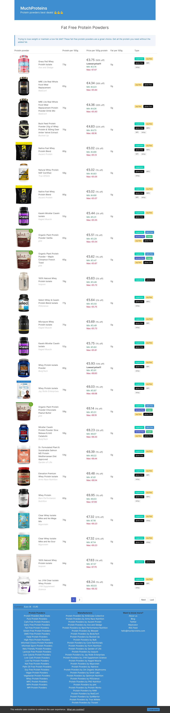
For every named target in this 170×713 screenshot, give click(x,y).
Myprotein (43, 524)
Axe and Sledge (45, 67)
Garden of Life (45, 462)
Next (143, 599)
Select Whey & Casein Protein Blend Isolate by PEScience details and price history (85, 303)
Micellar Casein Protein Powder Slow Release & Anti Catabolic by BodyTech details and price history (85, 433)
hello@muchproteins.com (133, 630)
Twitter (133, 622)
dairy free (149, 232)
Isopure (41, 284)
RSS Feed (133, 628)
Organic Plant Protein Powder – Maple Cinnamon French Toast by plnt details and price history (85, 259)
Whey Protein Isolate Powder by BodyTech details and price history (85, 368)
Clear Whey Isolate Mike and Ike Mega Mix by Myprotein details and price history (85, 520)
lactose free (140, 236)
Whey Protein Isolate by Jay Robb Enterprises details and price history (85, 390)
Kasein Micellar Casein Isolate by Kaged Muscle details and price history (85, 216)
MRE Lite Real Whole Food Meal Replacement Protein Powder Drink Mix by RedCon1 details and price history (85, 108)
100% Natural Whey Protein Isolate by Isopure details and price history (85, 281)
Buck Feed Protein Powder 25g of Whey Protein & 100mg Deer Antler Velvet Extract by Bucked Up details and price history (85, 129)
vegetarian (139, 59)
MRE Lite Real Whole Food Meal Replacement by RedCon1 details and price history (85, 86)
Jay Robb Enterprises (48, 391)
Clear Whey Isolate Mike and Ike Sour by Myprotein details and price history (85, 541)
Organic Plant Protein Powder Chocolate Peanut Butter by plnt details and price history (85, 411)
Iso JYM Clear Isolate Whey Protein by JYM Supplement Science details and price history (85, 585)
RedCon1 (42, 90)
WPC (148, 128)
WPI (147, 63)
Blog (133, 619)
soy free (149, 59)
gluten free (139, 63)
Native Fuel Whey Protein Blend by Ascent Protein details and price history (85, 151)
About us (133, 616)
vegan (149, 236)
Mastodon (133, 625)
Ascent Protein (45, 154)
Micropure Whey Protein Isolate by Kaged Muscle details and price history (85, 325)
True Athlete (44, 176)
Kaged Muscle (45, 219)
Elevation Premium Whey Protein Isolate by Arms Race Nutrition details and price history (85, 476)
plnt (40, 241)
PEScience (43, 306)
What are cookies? (75, 709)
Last (152, 599)
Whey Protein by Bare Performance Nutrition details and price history (85, 498)
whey (138, 67)
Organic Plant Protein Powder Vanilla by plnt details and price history (85, 238)
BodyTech (43, 371)
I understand (153, 710)
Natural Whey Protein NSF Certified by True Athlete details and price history (85, 173)
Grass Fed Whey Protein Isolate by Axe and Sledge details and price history (85, 64)
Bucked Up (43, 135)
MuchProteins (33, 8)
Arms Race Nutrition (47, 479)
